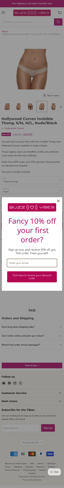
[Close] (58, 201)
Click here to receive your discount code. (32, 277)
